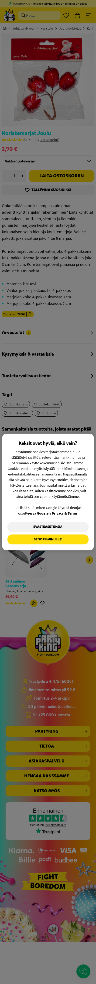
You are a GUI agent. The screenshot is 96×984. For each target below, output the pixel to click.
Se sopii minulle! (48, 539)
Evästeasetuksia (47, 527)
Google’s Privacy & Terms (57, 513)
